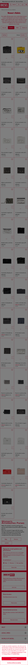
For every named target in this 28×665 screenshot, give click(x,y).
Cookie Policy (16, 653)
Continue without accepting (14, 662)
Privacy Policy (7, 653)
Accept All (14, 658)
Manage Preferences (17, 652)
